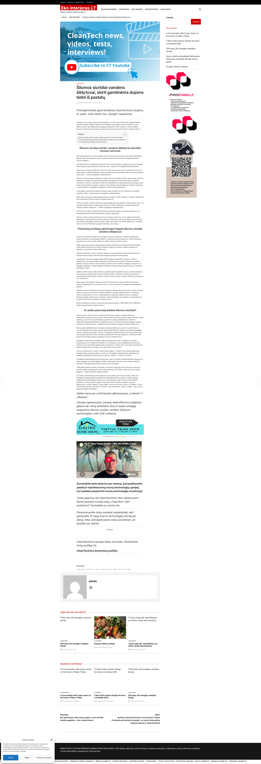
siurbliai (115, 569)
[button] (52, 740)
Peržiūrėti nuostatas (44, 758)
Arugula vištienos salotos (104, 644)
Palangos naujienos (237, 761)
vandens (128, 569)
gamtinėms (89, 569)
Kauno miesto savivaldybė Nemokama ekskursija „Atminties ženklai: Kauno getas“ (183, 59)
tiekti (123, 569)
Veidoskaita (151, 761)
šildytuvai (104, 569)
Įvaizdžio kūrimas (136, 761)
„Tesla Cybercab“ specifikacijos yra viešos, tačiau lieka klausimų (142, 645)
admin (100, 102)
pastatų (98, 569)
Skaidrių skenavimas (59, 761)
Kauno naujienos (202, 761)
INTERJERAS (124, 9)
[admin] (75, 587)
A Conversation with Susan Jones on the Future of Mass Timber (75, 696)
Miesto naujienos (103, 761)
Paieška (169, 17)
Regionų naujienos (219, 761)
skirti (119, 569)
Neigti (27, 758)
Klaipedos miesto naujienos (82, 761)
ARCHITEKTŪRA (151, 9)
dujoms (83, 569)
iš (94, 569)
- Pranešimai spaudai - (185, 761)
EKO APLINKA (137, 9)
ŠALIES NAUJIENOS (109, 9)
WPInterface (94, 751)
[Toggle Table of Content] (123, 134)
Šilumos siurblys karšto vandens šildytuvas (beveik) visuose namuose (101, 137)
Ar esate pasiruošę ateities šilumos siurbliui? (93, 142)
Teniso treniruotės (166, 761)
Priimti (10, 758)
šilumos (110, 569)
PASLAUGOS (166, 9)
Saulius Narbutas (120, 761)
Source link (80, 566)
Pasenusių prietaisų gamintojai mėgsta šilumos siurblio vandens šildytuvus (102, 139)
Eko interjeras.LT (78, 8)
